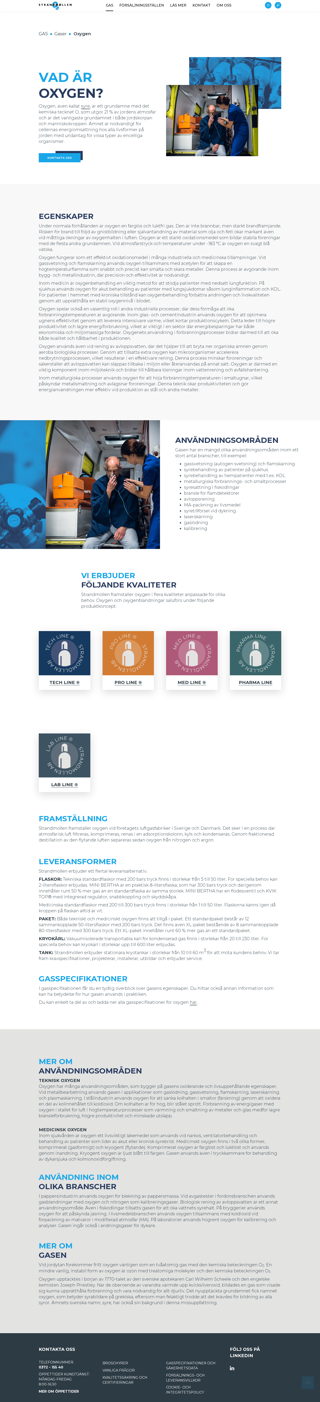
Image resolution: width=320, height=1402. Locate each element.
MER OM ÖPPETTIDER (59, 1391)
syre (85, 106)
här (193, 1002)
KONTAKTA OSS (59, 157)
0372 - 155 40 (51, 1367)
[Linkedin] (232, 1368)
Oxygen (82, 33)
